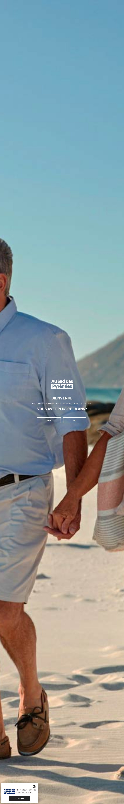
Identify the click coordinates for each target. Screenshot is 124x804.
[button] (34, 786)
